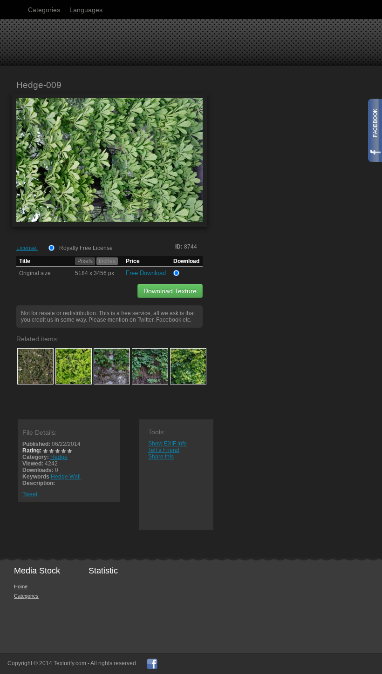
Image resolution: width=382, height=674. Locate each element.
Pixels (85, 261)
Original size (35, 273)
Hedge (59, 457)
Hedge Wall (66, 476)
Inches (107, 261)
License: (27, 248)
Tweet (29, 494)
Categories (44, 9)
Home (20, 586)
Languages (85, 9)
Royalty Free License (86, 248)
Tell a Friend (163, 450)
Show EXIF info (167, 443)
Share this (161, 456)
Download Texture (170, 291)
